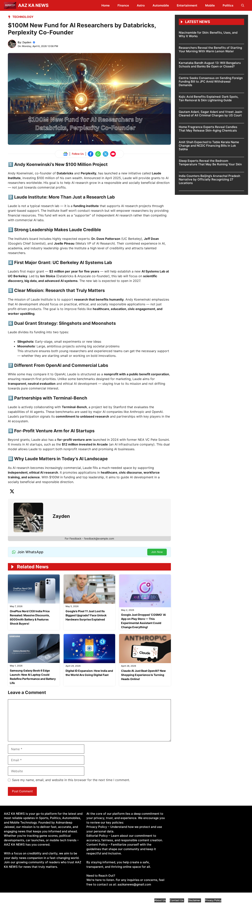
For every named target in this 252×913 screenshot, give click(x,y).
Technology (22, 17)
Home (105, 5)
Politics (228, 5)
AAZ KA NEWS (33, 5)
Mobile (210, 5)
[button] (242, 5)
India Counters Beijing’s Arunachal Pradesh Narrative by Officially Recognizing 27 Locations (209, 179)
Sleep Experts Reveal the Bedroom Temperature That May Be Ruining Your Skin (210, 162)
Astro (141, 5)
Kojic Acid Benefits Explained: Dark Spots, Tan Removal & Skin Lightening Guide (208, 98)
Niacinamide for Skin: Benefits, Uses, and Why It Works (208, 34)
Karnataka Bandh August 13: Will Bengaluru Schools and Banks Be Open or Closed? (210, 64)
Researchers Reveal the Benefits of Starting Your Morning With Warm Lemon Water (210, 49)
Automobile (161, 5)
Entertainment (187, 5)
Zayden (26, 42)
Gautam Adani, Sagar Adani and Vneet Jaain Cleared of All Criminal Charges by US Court (210, 113)
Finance (123, 5)
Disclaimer (194, 900)
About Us (160, 900)
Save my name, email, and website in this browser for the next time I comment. (71, 780)
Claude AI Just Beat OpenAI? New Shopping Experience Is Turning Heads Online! (143, 675)
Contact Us (177, 900)
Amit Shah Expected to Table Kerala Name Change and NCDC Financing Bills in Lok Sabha (209, 145)
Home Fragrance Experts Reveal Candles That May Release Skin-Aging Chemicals (208, 128)
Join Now (157, 551)
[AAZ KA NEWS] (10, 5)
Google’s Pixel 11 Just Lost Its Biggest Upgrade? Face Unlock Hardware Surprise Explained (86, 615)
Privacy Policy (213, 900)
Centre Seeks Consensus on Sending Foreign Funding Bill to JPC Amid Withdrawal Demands (211, 81)
